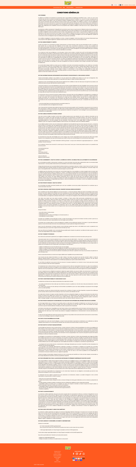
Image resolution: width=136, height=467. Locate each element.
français (115, 4)
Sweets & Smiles (57, 461)
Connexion (126, 4)
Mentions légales (57, 457)
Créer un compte (132, 4)
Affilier (57, 460)
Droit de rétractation (57, 455)
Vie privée (57, 458)
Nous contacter (57, 452)
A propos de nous (57, 451)
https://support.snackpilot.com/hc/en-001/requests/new (66, 429)
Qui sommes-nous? (57, 7)
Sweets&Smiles (79, 7)
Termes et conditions (57, 454)
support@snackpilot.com (44, 140)
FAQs (64, 7)
